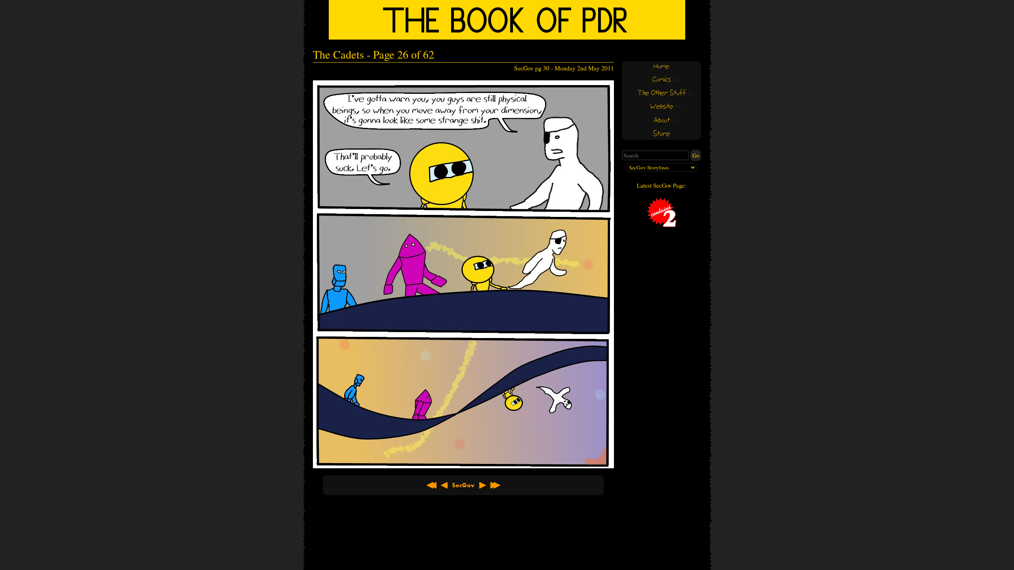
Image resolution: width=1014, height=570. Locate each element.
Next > (482, 485)
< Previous (444, 485)
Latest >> (495, 485)
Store (661, 134)
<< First (431, 485)
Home (661, 66)
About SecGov (463, 485)
